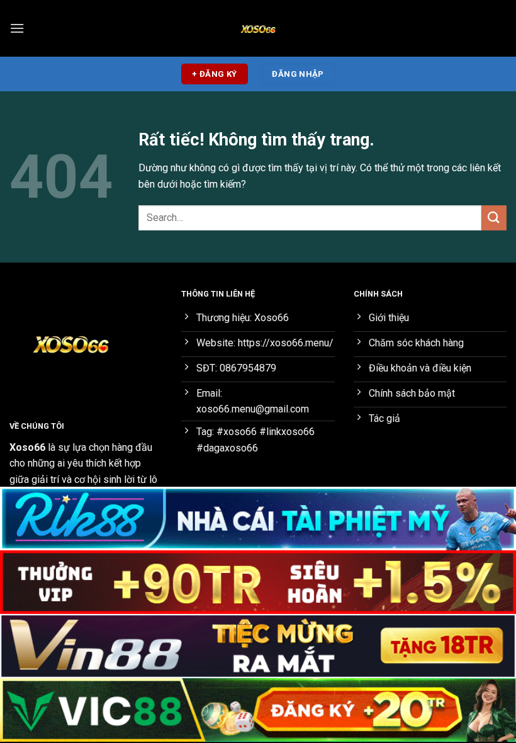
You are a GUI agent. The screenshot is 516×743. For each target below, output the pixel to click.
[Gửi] (494, 217)
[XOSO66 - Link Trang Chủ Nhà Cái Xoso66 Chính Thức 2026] (258, 28)
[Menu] (17, 28)
